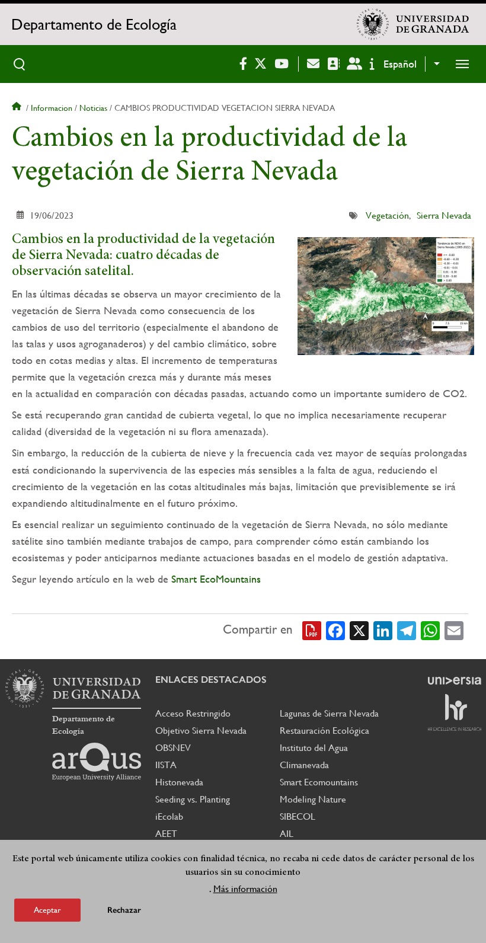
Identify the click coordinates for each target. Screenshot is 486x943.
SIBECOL (297, 816)
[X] (359, 629)
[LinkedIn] (382, 629)
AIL (286, 833)
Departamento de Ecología (94, 24)
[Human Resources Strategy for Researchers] (454, 712)
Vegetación (387, 215)
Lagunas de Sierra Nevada (329, 713)
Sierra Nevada (444, 215)
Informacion (51, 108)
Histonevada (179, 782)
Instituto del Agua (314, 747)
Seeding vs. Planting (192, 799)
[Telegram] (406, 629)
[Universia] (454, 680)
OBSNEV (173, 747)
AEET (166, 833)
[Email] (454, 629)
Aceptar (47, 910)
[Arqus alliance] (96, 762)
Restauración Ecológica (324, 730)
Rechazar (124, 910)
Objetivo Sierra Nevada (201, 730)
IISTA (166, 765)
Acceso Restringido (193, 713)
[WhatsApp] (430, 629)
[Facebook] (335, 629)
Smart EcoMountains (216, 579)
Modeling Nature (313, 799)
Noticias (93, 108)
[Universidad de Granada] (413, 24)
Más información (245, 888)
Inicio (18, 108)
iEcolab (169, 816)
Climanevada (304, 765)
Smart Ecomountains (319, 782)
